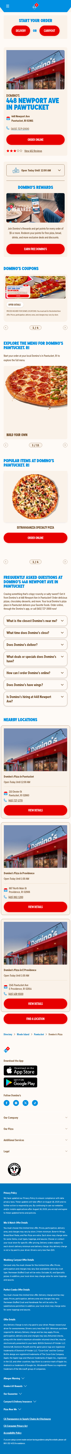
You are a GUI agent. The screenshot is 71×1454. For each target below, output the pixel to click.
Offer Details (14, 304)
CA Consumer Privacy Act (15, 1425)
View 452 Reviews (33, 151)
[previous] (6, 327)
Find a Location (35, 1019)
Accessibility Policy (12, 1432)
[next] (65, 327)
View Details (35, 810)
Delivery (21, 31)
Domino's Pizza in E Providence (20, 970)
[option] (35, 298)
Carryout (49, 31)
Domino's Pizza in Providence (19, 873)
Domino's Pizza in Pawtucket (19, 776)
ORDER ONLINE (36, 538)
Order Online (36, 140)
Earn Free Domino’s (35, 249)
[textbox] (35, 601)
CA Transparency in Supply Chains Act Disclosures (27, 1418)
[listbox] (35, 298)
